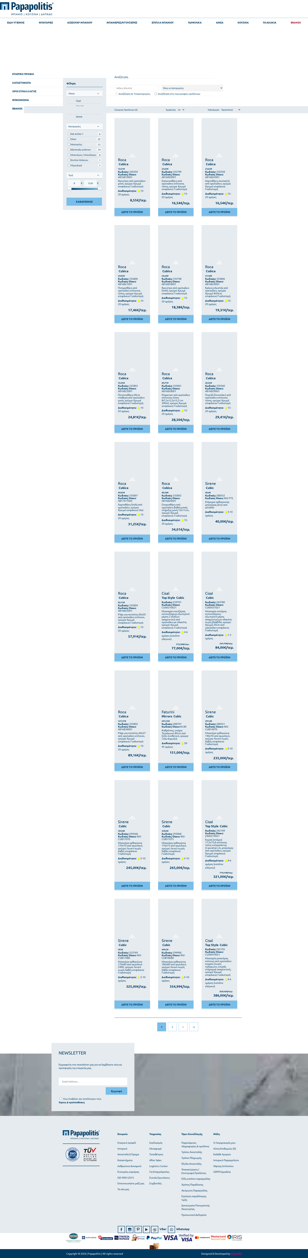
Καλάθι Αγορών (222, 1154)
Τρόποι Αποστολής (191, 1151)
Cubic (210, 488)
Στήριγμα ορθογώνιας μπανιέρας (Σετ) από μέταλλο (217, 505)
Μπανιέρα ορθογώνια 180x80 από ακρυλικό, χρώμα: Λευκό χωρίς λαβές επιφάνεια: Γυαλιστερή (174, 967)
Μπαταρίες (76, 144)
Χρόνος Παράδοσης (192, 1184)
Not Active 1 (76, 133)
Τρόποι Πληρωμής (191, 1157)
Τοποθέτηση (156, 1154)
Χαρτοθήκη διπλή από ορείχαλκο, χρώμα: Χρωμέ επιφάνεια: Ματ (130, 507)
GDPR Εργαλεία (222, 1171)
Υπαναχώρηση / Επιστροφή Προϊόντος (193, 1171)
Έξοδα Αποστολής (191, 1163)
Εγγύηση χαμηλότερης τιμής (193, 1197)
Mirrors (167, 716)
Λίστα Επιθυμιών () (224, 1148)
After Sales (155, 1160)
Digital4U (236, 1253)
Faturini (168, 711)
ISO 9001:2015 (125, 1177)
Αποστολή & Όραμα (128, 1154)
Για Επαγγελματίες (159, 1171)
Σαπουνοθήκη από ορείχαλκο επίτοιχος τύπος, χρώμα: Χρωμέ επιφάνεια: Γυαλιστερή (174, 185)
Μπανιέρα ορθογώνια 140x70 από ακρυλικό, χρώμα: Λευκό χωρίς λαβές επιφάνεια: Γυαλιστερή (217, 738)
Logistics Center (158, 1166)
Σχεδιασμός (155, 1142)
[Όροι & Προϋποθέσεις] (72, 1102)
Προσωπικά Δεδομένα (193, 1214)
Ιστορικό (122, 1148)
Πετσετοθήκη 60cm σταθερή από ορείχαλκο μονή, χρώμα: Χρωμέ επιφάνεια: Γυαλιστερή (131, 399)
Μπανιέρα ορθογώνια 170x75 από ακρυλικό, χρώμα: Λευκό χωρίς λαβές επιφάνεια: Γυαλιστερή (174, 848)
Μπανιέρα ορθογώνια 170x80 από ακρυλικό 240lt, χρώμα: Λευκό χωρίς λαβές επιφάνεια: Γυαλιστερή (131, 967)
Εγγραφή (116, 1091)
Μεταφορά (155, 1148)
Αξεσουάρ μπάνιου (80, 149)
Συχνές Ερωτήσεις (159, 1177)
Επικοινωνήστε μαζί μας (130, 1183)
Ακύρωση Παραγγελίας (194, 1190)
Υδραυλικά (76, 165)
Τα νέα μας (123, 1189)
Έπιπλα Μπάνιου (79, 160)
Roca (122, 159)
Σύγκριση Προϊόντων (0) (126, 109)
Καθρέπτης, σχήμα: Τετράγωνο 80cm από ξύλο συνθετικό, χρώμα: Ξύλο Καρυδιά (175, 734)
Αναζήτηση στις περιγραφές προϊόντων (179, 93)
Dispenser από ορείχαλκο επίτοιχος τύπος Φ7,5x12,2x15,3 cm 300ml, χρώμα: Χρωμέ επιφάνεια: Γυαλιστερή (176, 400)
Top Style (168, 598)
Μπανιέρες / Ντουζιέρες (83, 154)
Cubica (123, 164)
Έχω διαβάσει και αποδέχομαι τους (82, 1098)
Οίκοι (73, 138)
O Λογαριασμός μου (224, 1142)
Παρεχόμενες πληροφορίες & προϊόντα (195, 1144)
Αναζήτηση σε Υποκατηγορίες (134, 93)
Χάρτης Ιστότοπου (223, 1166)
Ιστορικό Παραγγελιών (226, 1160)
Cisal (78, 100)
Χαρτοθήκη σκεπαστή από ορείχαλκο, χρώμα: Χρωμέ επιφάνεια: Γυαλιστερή (218, 185)
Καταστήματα (124, 1160)
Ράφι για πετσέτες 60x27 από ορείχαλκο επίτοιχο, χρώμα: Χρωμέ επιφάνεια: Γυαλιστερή (132, 737)
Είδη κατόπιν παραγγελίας (195, 1178)
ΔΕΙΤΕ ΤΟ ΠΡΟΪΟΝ (132, 211)
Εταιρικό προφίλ (126, 1142)
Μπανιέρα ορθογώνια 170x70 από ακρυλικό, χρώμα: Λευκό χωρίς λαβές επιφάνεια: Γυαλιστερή (130, 848)
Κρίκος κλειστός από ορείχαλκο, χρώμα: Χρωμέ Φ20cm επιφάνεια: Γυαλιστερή (217, 292)
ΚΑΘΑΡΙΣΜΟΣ (84, 201)
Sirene (79, 116)
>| (194, 1026)
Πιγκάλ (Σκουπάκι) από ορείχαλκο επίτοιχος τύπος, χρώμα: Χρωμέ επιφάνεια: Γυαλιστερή (218, 399)
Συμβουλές (155, 1183)
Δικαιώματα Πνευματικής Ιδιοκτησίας (195, 1207)
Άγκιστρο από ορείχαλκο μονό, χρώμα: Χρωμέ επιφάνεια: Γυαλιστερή (131, 183)
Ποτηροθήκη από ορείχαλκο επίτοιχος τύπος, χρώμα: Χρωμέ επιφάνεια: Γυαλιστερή (130, 292)
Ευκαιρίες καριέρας (128, 1171)
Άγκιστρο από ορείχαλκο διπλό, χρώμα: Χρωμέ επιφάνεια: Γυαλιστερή (175, 290)
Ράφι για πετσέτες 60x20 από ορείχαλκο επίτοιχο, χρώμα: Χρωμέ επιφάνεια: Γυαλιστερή (132, 618)
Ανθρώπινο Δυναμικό (129, 1166)
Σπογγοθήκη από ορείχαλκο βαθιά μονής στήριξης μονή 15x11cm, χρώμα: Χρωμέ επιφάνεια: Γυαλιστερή (175, 510)
